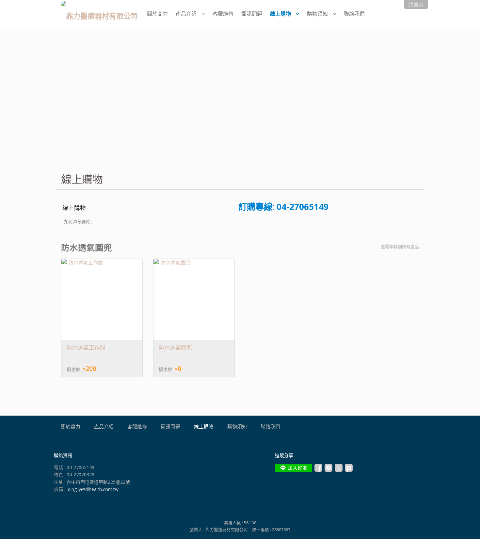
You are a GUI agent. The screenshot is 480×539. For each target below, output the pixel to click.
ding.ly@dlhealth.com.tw (93, 489)
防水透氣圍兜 (77, 221)
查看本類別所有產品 (400, 246)
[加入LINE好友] (293, 468)
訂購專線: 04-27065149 (283, 207)
